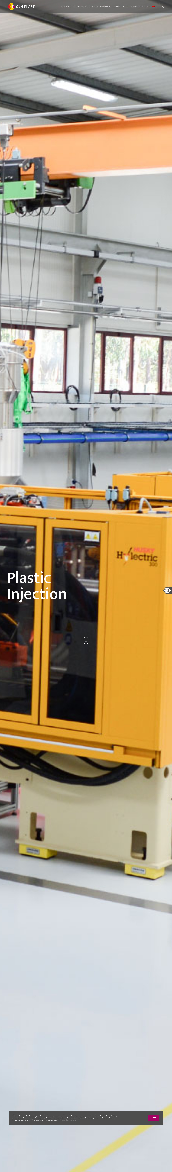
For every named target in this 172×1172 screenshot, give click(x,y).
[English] (153, 6)
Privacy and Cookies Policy (67, 1120)
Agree (153, 1118)
